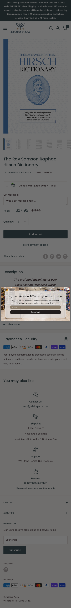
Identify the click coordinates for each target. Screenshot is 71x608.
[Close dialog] (68, 289)
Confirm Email (35, 312)
